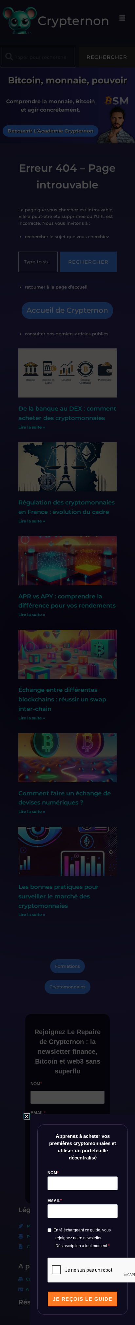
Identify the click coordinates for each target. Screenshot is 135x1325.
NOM (52, 1173)
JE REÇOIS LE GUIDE (82, 1299)
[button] (26, 1116)
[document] (67, 662)
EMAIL (54, 1200)
